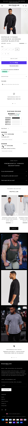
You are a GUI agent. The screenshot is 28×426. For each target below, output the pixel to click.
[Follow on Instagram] (5, 409)
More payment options (14, 65)
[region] (14, 97)
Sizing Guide (3, 405)
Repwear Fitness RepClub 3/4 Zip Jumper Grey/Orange (9, 218)
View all (14, 228)
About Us (3, 399)
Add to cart (14, 58)
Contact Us (3, 403)
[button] (8, 117)
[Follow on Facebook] (2, 409)
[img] (4, 132)
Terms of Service (4, 401)
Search (2, 397)
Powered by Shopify (20, 416)
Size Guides (3, 81)
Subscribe (6, 389)
